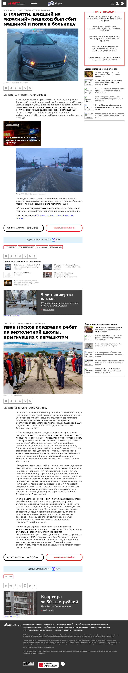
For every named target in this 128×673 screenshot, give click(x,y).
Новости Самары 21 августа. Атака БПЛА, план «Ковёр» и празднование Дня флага (104, 19)
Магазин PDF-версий (65, 624)
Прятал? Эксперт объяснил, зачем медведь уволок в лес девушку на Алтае (108, 107)
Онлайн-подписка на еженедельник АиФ (92, 624)
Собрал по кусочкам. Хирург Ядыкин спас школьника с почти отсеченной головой (109, 115)
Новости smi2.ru (12, 316)
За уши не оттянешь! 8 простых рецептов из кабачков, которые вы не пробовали (109, 74)
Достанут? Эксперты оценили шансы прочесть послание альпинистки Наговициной (109, 91)
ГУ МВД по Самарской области (16, 82)
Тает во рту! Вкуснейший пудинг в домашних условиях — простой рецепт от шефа (108, 329)
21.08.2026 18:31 (9, 323)
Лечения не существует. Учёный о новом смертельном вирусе (108, 345)
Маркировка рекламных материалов (37, 630)
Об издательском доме (32, 624)
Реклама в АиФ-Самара (32, 627)
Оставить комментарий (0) (64, 228)
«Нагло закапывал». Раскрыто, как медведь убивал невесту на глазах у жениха (109, 354)
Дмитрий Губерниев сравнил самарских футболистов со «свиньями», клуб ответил (104, 48)
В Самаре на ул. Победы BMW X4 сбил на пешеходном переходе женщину (27, 267)
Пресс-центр (49, 624)
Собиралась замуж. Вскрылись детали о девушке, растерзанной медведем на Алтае (108, 370)
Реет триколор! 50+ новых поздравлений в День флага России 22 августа (104, 29)
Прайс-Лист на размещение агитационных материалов (66, 627)
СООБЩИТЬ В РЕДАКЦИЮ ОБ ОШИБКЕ (68, 630)
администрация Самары (13, 395)
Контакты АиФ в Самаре (100, 627)
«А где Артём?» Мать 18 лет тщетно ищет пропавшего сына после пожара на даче (108, 82)
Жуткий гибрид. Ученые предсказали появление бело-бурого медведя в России (109, 362)
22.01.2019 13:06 (9, 10)
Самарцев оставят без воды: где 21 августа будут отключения (104, 58)
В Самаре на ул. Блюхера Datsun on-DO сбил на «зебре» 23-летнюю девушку (67, 267)
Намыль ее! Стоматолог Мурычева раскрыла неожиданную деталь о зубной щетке (108, 338)
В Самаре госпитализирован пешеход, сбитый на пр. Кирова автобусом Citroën (26, 283)
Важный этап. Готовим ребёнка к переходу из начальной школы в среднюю (104, 38)
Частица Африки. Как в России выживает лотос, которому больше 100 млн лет (109, 99)
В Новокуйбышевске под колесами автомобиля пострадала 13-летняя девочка (66, 275)
